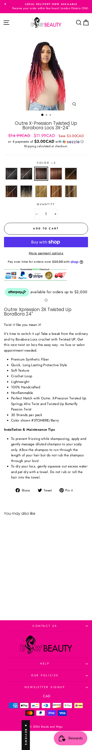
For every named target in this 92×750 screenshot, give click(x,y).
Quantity (46, 204)
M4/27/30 (56, 191)
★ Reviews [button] (26, 735)
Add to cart (20, 595)
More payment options (46, 253)
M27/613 (41, 191)
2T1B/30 (70, 173)
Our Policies (44, 675)
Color (46, 163)
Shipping (30, 146)
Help (44, 663)
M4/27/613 (70, 191)
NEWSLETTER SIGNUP (45, 687)
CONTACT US (45, 626)
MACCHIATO (11, 191)
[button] (46, 141)
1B (26, 173)
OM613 (26, 191)
